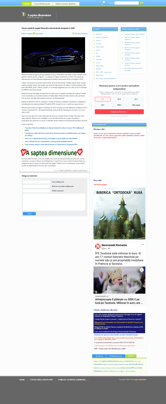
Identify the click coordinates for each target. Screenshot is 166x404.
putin (135, 368)
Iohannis (109, 368)
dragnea (116, 364)
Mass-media (99, 66)
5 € (102, 99)
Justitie (98, 56)
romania (97, 371)
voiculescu (132, 371)
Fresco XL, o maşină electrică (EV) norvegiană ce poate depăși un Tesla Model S (51, 138)
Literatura (99, 59)
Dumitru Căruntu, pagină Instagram (132, 48)
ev (58, 170)
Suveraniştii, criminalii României (106, 78)
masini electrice (82, 170)
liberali (114, 368)
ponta (128, 368)
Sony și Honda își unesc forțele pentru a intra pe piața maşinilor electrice (49, 141)
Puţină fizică (39, 33)
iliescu (140, 364)
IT (97, 53)
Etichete (131, 356)
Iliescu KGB (99, 47)
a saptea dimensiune (108, 361)
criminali (110, 364)
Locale (98, 62)
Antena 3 (96, 361)
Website (57, 190)
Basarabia (99, 34)
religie (140, 368)
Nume (58, 182)
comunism (98, 364)
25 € (136, 99)
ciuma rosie (137, 361)
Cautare (111, 3)
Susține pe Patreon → (119, 112)
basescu (121, 361)
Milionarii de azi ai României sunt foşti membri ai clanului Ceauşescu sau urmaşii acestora (118, 323)
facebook (133, 364)
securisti (104, 371)
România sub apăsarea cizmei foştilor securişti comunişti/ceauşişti (116, 335)
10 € (119, 99)
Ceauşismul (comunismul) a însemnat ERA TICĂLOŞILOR (114, 342)
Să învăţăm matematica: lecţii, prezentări (133, 69)
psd (132, 367)
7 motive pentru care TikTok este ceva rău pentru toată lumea (114, 346)
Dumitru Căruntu (133, 135)
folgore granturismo (66, 170)
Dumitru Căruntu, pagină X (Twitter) (133, 64)
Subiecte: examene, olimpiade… (66, 4)
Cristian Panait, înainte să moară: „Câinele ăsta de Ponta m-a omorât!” (118, 319)
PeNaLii (98, 69)
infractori (96, 368)
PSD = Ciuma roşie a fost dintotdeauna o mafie (110, 349)
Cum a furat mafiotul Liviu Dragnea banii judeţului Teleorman (115, 332)
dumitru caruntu (124, 364)
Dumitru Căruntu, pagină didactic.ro (132, 38)
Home (27, 4)
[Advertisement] (98, 14)
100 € (119, 105)
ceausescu (129, 361)
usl (126, 371)
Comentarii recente (116, 356)
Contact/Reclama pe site (42, 4)
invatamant (102, 368)
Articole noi (99, 356)
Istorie (98, 50)
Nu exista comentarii (81, 33)
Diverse (98, 40)
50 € (102, 105)
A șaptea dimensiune (39, 15)
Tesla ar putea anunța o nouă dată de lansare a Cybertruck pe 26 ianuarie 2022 (51, 144)
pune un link (35, 161)
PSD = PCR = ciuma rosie (103, 72)
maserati (74, 170)
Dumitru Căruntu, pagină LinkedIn (132, 54)
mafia (118, 368)
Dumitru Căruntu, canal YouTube (135, 34)
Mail (63, 186)
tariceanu (117, 371)
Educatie (98, 43)
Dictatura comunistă (102, 37)
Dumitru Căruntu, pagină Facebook (132, 43)
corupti (104, 364)
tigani (122, 371)
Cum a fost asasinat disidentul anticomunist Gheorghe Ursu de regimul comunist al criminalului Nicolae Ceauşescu (118, 315)
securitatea (111, 371)
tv (124, 371)
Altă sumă (136, 105)
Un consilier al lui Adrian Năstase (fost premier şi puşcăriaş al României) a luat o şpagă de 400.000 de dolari (119, 338)
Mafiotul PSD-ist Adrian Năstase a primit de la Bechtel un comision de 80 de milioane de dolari (118, 327)
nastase (122, 368)
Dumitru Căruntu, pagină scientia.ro (132, 59)
